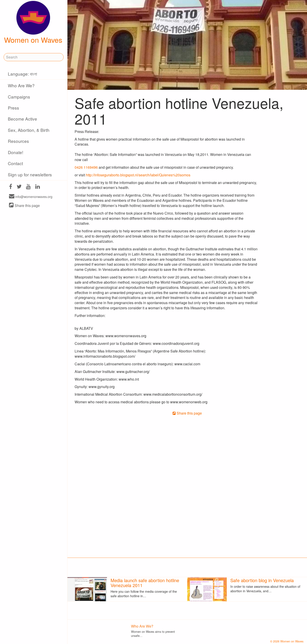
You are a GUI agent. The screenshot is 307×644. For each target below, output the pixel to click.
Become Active (22, 119)
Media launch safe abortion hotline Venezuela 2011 (145, 582)
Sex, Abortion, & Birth (28, 130)
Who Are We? (21, 85)
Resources (18, 141)
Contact (15, 163)
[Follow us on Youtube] (28, 187)
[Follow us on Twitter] (19, 187)
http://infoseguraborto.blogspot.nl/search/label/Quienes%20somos (138, 174)
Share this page (27, 205)
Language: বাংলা (22, 74)
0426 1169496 (86, 167)
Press (13, 108)
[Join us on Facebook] (10, 187)
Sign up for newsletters (30, 174)
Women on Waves (33, 39)
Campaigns (19, 97)
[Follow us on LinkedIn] (37, 187)
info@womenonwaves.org (33, 196)
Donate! (15, 152)
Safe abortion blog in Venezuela (262, 580)
